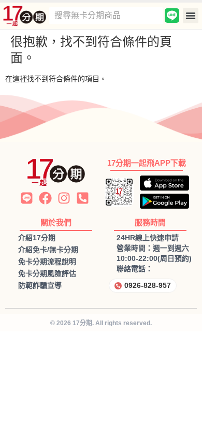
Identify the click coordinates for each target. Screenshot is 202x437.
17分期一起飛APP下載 (146, 162)
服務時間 (150, 222)
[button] (190, 15)
